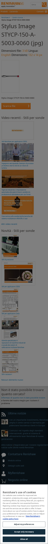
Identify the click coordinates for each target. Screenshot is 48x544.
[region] (24, 514)
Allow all (24, 539)
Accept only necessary (24, 532)
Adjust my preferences (24, 524)
